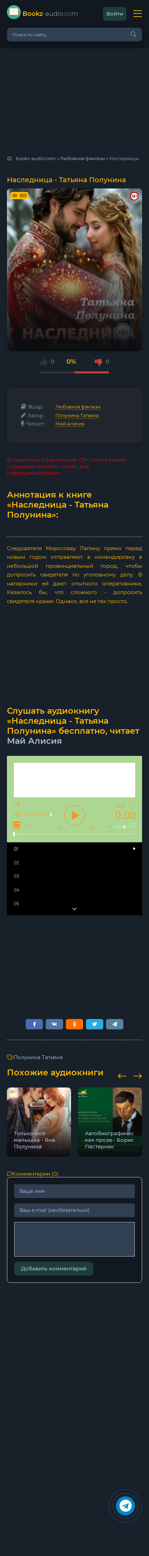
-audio (50, 14)
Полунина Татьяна (77, 415)
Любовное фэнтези (77, 406)
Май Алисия (70, 423)
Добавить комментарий (53, 1268)
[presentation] (122, 1075)
